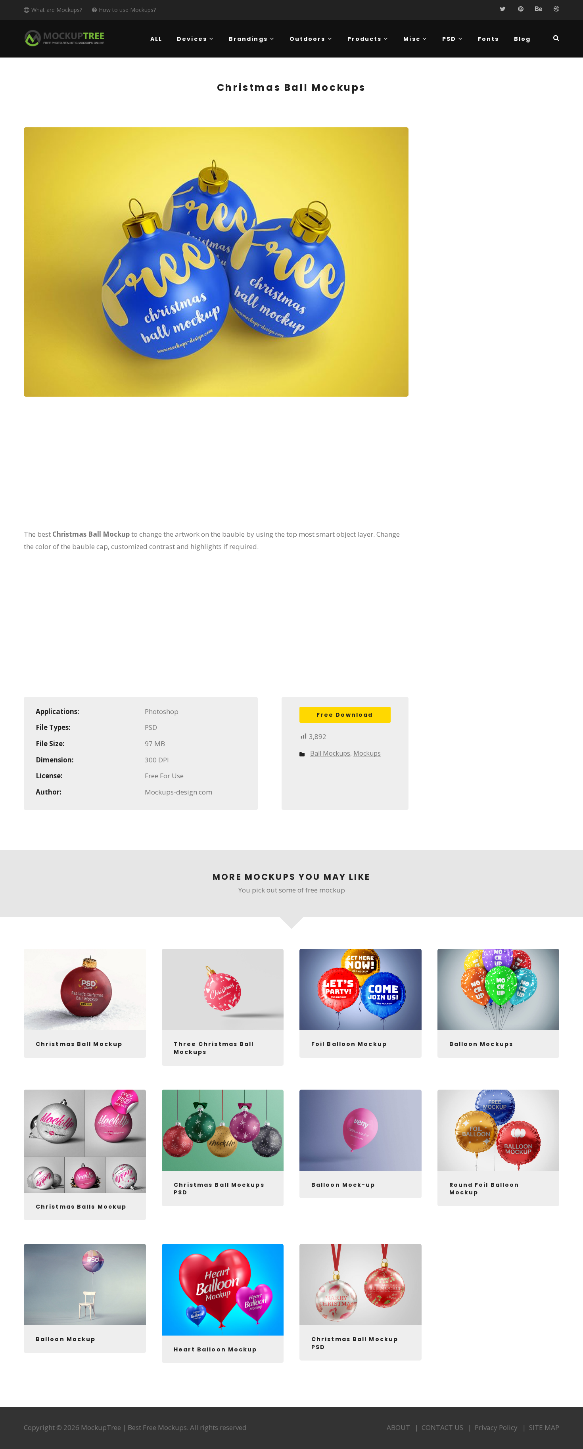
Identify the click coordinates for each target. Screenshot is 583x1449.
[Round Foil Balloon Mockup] (498, 1130)
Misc (411, 39)
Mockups (367, 753)
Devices (192, 39)
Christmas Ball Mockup (79, 1044)
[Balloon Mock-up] (360, 1130)
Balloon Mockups (481, 1044)
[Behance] (538, 9)
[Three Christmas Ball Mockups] (223, 989)
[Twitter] (503, 9)
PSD (449, 39)
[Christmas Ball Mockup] (85, 989)
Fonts (488, 39)
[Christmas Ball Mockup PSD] (360, 1284)
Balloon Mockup (66, 1339)
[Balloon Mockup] (85, 1284)
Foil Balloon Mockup (349, 1044)
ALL (156, 39)
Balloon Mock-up (343, 1185)
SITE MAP (544, 1427)
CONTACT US (442, 1427)
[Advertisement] (216, 468)
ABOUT (398, 1427)
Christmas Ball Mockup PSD (354, 1343)
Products (364, 39)
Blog (522, 39)
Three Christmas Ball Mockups (214, 1048)
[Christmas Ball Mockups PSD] (223, 1130)
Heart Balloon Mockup (215, 1349)
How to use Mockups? (127, 9)
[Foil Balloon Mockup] (360, 989)
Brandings (248, 39)
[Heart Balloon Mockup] (223, 1290)
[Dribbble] (556, 9)
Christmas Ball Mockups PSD (219, 1189)
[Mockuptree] (64, 38)
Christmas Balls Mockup (81, 1207)
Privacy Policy (496, 1427)
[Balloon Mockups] (498, 989)
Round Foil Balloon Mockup (484, 1189)
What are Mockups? (56, 9)
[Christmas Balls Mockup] (85, 1141)
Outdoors (308, 39)
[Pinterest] (520, 9)
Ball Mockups (330, 753)
